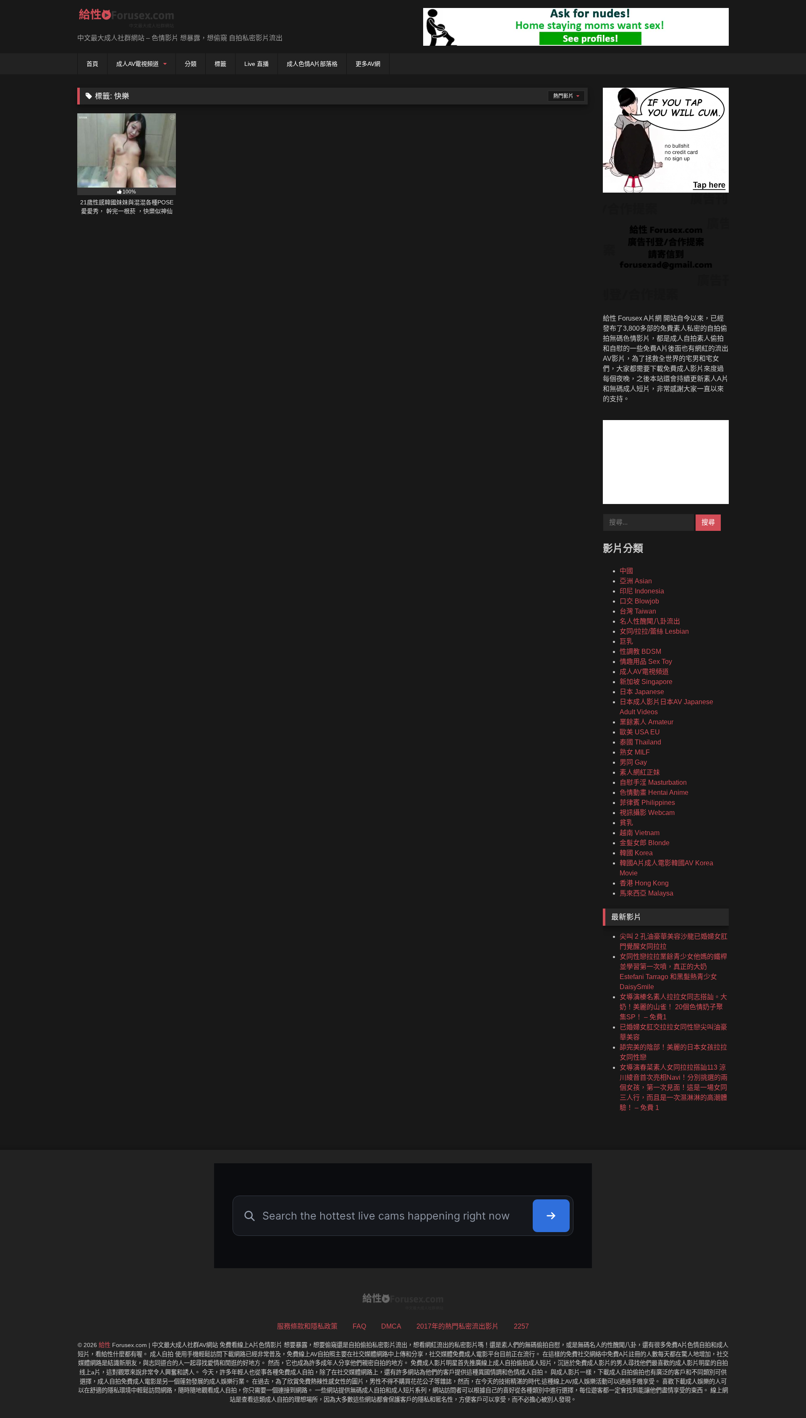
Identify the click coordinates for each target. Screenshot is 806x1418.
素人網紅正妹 (640, 772)
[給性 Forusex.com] (126, 20)
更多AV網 (368, 63)
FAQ (359, 1326)
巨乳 (626, 641)
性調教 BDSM (640, 651)
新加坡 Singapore (646, 681)
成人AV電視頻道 (137, 63)
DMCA (391, 1326)
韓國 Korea (636, 853)
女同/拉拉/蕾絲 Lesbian (654, 631)
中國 (626, 571)
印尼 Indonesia (642, 591)
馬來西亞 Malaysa (646, 893)
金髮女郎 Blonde (645, 842)
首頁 (92, 63)
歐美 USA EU (640, 732)
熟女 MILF (635, 752)
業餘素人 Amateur (646, 722)
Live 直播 (256, 63)
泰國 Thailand (640, 742)
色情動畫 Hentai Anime (654, 792)
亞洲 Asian (636, 581)
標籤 (220, 63)
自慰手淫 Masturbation (653, 782)
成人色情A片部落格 (312, 63)
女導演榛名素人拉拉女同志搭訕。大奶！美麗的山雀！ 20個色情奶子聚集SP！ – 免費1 (673, 1007)
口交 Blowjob (639, 601)
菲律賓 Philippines (647, 802)
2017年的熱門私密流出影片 (457, 1326)
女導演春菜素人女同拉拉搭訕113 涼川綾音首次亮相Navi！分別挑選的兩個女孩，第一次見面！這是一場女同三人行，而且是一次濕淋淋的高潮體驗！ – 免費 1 (673, 1087)
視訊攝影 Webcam (647, 812)
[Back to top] (780, 1393)
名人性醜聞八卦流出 (650, 621)
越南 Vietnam (639, 832)
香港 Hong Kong (644, 883)
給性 (104, 1345)
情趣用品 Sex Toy (646, 661)
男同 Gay (633, 762)
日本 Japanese (642, 691)
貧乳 (626, 822)
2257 (521, 1326)
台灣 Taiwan (638, 611)
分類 (190, 63)
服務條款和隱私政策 (307, 1326)
